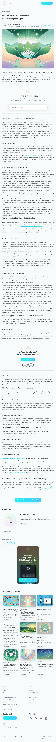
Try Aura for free (47, 3)
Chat (11, 737)
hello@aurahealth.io (19, 737)
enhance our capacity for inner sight (31, 226)
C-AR (42, 738)
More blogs (23, 524)
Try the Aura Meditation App (28, 500)
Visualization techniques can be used (13, 458)
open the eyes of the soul (31, 155)
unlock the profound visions (18, 472)
